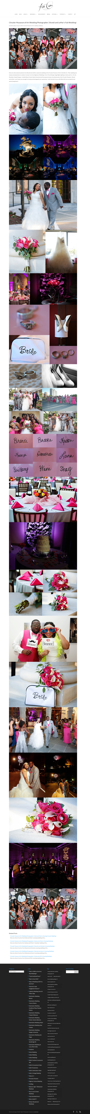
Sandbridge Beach (51, 1060)
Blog (20, 14)
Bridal (48, 14)
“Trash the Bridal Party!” (35, 976)
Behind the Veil (57, 976)
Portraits (62, 14)
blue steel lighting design (53, 979)
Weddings (32, 14)
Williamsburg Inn (56, 1101)
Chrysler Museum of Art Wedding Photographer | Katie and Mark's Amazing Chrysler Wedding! (33, 936)
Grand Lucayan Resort (52, 1015)
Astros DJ (50, 976)
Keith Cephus (13, 25)
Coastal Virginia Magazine (53, 994)
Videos (25, 14)
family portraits (51, 1010)
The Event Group (51, 1072)
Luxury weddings (51, 1038)
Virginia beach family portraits (54, 1083)
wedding (36, 25)
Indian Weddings (33, 1057)
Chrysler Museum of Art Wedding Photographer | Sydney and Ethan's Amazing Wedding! (31, 941)
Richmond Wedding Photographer (54, 1053)
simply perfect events (52, 1067)
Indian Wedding (33, 1054)
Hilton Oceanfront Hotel (53, 1033)
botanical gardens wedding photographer (52, 985)
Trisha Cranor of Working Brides (54, 1081)
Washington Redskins (52, 1098)
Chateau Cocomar (51, 989)
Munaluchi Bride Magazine (53, 1044)
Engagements (41, 14)
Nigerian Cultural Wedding (35, 1081)
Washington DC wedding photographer (52, 1095)
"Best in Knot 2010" (34, 979)
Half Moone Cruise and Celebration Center (54, 1024)
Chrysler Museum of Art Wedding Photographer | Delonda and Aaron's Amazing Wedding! (32, 951)
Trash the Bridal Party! (34, 1096)
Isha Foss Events (51, 1036)
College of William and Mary (53, 997)
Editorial (54, 14)
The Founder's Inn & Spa (53, 1075)
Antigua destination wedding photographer (53, 972)
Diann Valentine (51, 1007)
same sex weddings (52, 1057)
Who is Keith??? (32, 1099)
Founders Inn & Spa (52, 1013)
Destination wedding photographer (54, 1001)
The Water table (51, 1078)
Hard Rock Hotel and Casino (53, 1028)
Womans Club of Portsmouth (53, 1104)
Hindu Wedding (33, 1052)
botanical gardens (51, 981)
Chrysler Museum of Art (28, 25)
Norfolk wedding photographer (54, 1047)
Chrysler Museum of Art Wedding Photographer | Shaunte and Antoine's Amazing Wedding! (32, 946)
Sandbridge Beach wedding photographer (53, 1063)
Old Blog (31, 1084)
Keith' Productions (33, 1067)
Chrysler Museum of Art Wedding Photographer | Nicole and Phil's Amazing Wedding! (31, 956)
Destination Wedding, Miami (36, 1022)
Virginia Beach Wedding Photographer (52, 1090)
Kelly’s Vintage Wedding (35, 1073)
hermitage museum (52, 1030)
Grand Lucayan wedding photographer (52, 1019)
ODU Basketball (51, 1049)
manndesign (35, 1111)
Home (16, 14)
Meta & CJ (31, 1076)
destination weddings (52, 1005)
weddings (41, 25)
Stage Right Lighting (52, 1070)
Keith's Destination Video (35, 1070)
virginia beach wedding (52, 1086)
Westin (49, 1101)
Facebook (31, 1049)
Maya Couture (51, 1041)
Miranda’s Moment (33, 1078)
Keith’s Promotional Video (35, 1065)
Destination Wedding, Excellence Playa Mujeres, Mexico (35, 1008)
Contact (70, 14)
